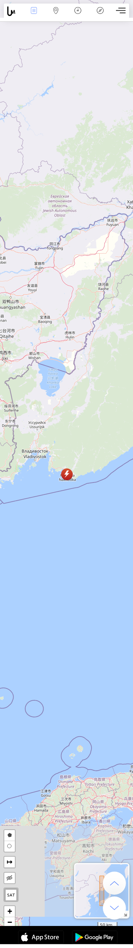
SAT (11, 895)
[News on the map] (13, 11)
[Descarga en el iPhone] (40, 938)
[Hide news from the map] (9, 878)
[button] (67, 474)
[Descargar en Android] (94, 938)
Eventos (34, 15)
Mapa (56, 15)
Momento (78, 15)
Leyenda (100, 15)
